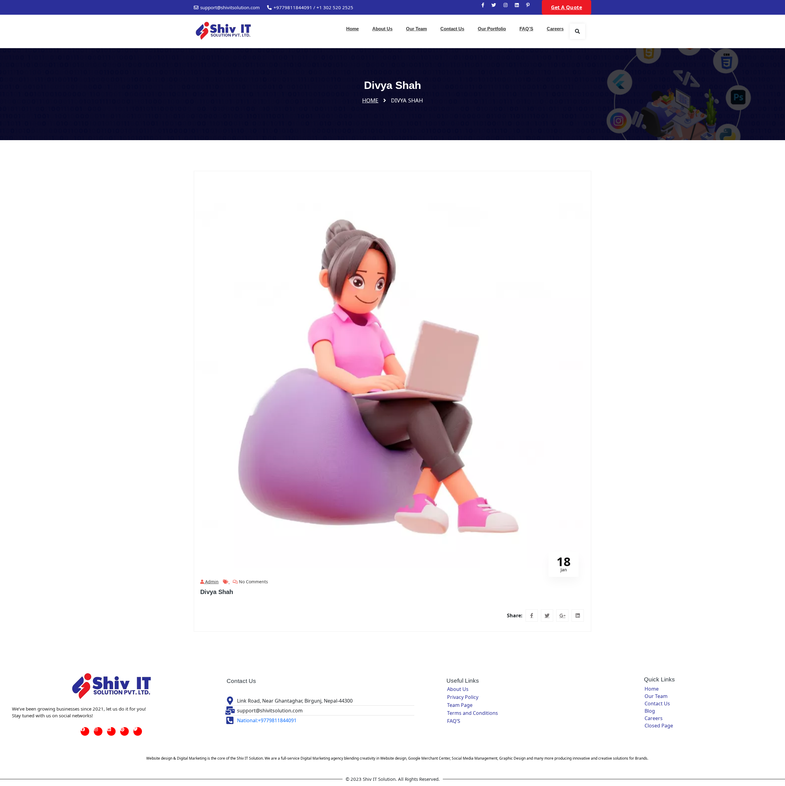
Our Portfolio (492, 28)
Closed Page (659, 725)
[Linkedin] (111, 731)
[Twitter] (137, 731)
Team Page (460, 705)
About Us (382, 28)
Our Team (416, 28)
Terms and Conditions (472, 713)
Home (352, 28)
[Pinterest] (124, 731)
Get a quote (566, 7)
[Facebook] (85, 731)
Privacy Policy (462, 697)
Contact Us (452, 28)
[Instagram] (98, 731)
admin (211, 582)
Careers (555, 28)
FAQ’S (526, 28)
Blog (650, 710)
